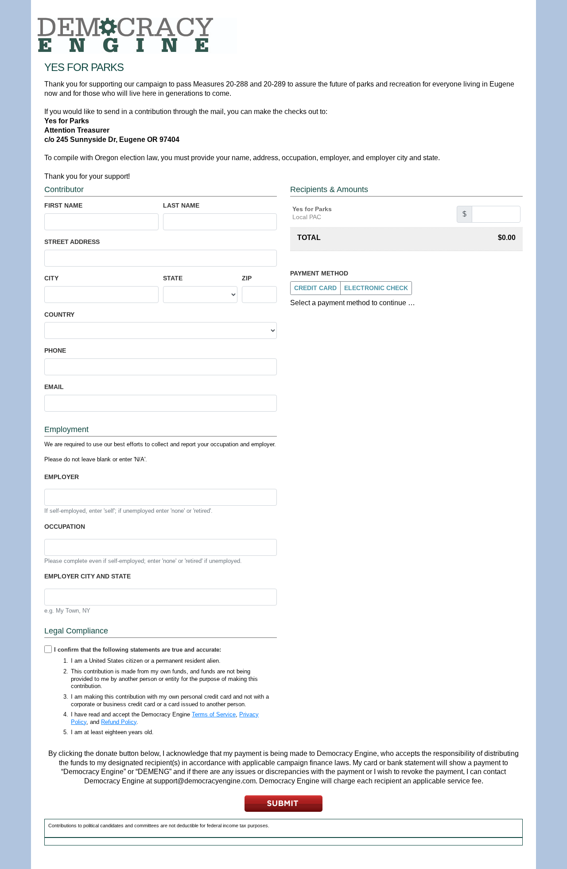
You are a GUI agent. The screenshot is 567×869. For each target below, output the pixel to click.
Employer (61, 476)
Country (59, 314)
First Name (63, 205)
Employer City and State (87, 576)
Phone (55, 350)
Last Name (181, 205)
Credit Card (315, 287)
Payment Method (319, 273)
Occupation (64, 526)
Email (54, 386)
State (173, 278)
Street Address (72, 241)
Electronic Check (376, 287)
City (51, 278)
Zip (247, 278)
